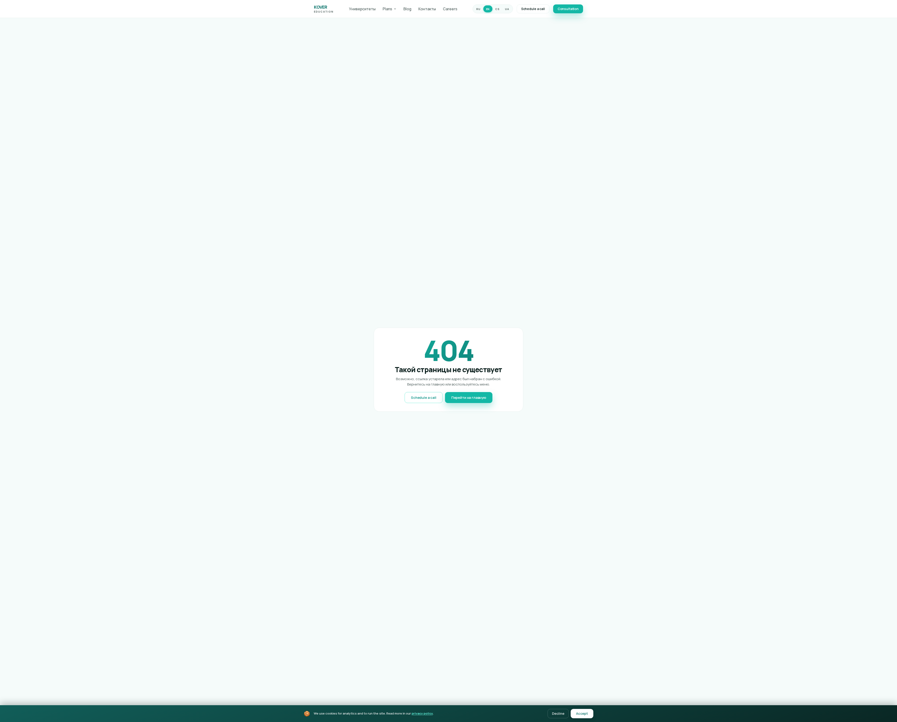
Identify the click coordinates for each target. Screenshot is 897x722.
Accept (582, 713)
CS (497, 9)
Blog (407, 8)
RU (478, 9)
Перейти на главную (468, 397)
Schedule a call (533, 9)
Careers (450, 8)
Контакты (427, 8)
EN (488, 9)
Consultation (568, 9)
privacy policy (422, 713)
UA (507, 9)
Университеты (362, 8)
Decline (558, 713)
